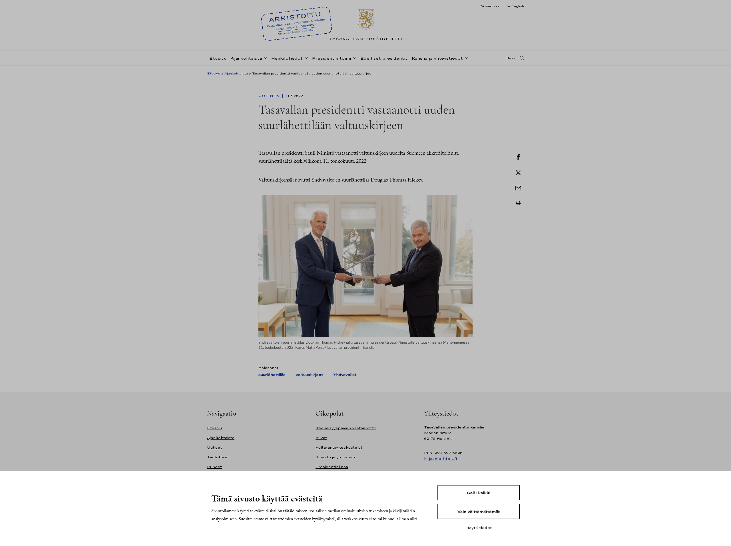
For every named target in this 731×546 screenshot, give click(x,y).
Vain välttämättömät (478, 511)
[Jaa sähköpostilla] (518, 187)
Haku (511, 58)
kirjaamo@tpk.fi (440, 458)
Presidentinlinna (332, 466)
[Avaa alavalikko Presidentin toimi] (353, 57)
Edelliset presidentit (383, 58)
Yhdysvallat (344, 374)
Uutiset (214, 447)
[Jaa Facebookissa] (518, 156)
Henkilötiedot (287, 58)
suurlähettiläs (272, 374)
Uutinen (269, 96)
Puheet (214, 466)
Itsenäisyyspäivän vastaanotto (346, 428)
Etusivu (218, 58)
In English (515, 6)
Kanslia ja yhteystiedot (437, 58)
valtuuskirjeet (309, 374)
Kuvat (321, 437)
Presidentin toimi (331, 58)
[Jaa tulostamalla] (518, 203)
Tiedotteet (218, 457)
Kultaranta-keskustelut (339, 447)
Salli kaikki (478, 492)
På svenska (489, 6)
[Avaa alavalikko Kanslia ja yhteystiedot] (465, 57)
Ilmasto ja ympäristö (336, 457)
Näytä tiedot (478, 527)
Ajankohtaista (246, 58)
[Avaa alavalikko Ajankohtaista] (264, 57)
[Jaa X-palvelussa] (518, 172)
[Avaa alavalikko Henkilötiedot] (305, 57)
